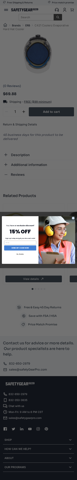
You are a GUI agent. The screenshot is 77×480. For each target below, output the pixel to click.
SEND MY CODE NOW (20, 248)
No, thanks (20, 254)
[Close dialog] (73, 218)
